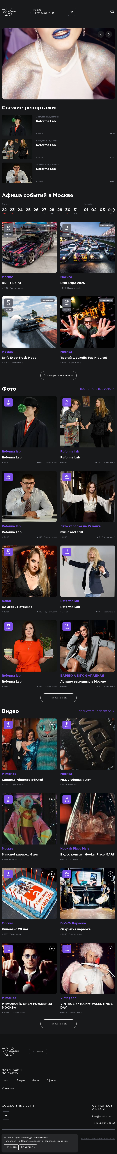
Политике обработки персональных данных (45, 1141)
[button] (101, 34)
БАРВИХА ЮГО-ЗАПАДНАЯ (82, 675)
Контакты (8, 1088)
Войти (106, 1051)
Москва (8, 277)
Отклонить (28, 1147)
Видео (10, 711)
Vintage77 (68, 998)
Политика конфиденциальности (98, 1139)
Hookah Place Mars (74, 848)
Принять (11, 1147)
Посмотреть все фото (95, 389)
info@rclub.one (101, 1117)
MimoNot (9, 774)
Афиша (51, 1080)
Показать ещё (58, 698)
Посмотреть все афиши (58, 375)
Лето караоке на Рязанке (80, 526)
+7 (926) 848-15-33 (44, 13)
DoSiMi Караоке (73, 923)
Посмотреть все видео (95, 711)
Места (35, 1080)
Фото (9, 389)
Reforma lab (11, 451)
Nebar (6, 601)
